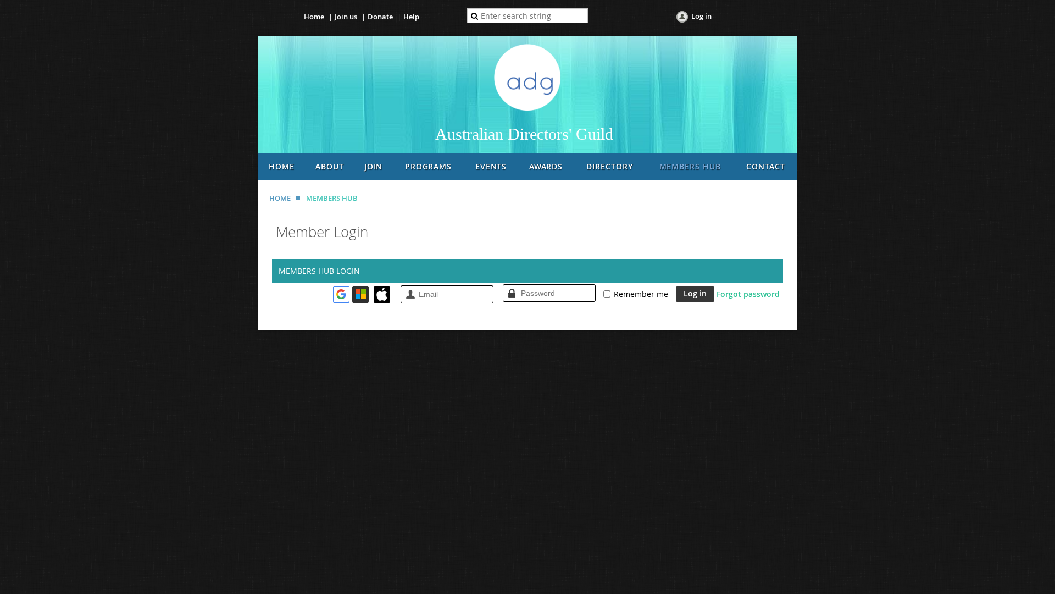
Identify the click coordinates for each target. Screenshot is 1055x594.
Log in (701, 16)
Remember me (641, 294)
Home (314, 16)
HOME (280, 198)
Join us (346, 16)
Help (411, 16)
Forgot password (748, 294)
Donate (380, 16)
